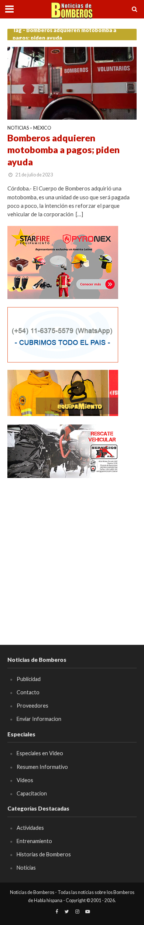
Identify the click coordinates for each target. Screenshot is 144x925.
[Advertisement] (72, 558)
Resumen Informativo (42, 767)
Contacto (28, 692)
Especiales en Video (40, 753)
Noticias (18, 128)
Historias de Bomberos (44, 854)
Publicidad (29, 679)
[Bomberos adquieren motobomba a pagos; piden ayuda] (72, 82)
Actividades (30, 828)
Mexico (42, 128)
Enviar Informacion (39, 719)
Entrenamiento (34, 841)
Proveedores (32, 705)
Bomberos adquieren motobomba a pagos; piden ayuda (63, 149)
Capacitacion (32, 793)
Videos (25, 780)
